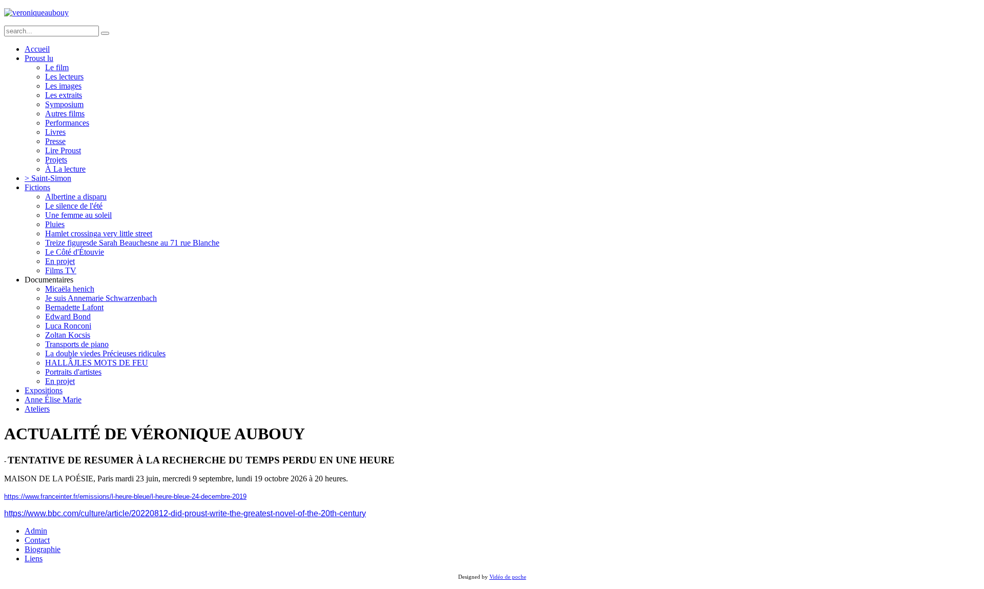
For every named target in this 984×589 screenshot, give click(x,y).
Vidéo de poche (507, 577)
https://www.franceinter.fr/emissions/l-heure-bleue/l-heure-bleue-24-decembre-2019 (125, 496)
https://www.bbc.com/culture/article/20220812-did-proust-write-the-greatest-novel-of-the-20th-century (185, 513)
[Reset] (105, 33)
